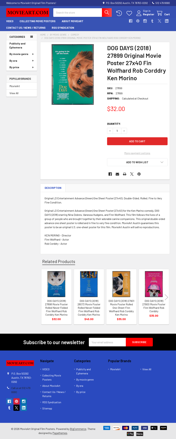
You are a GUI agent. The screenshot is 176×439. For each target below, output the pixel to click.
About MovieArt (72, 21)
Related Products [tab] (58, 261)
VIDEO (9, 21)
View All (13, 93)
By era (13, 60)
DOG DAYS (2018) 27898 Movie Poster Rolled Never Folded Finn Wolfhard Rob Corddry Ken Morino (56, 307)
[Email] (117, 174)
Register (148, 14)
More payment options (137, 153)
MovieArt (14, 86)
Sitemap (47, 408)
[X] (159, 21)
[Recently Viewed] (120, 13)
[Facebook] (131, 21)
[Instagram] (145, 21)
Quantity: (114, 123)
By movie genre (18, 53)
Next (166, 297)
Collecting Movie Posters (38, 21)
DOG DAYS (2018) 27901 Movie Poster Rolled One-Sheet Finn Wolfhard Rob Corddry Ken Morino (121, 307)
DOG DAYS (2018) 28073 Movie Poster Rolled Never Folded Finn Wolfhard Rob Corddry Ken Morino (89, 307)
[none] (72, 74)
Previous (43, 297)
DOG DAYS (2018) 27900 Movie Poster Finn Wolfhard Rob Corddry (153, 306)
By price (14, 67)
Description (53, 187)
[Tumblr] (152, 21)
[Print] (125, 174)
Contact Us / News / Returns (26, 27)
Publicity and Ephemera (17, 45)
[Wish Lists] (130, 13)
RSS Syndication (63, 27)
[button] (137, 162)
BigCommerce (78, 428)
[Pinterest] (138, 21)
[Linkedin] (167, 21)
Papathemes (59, 433)
